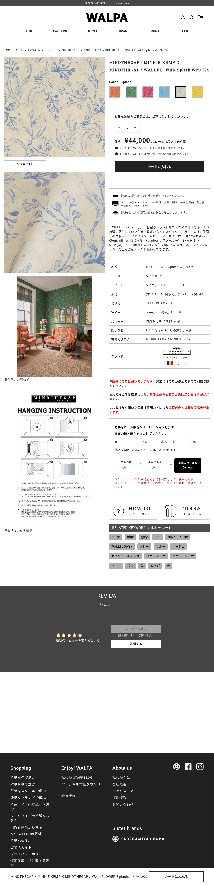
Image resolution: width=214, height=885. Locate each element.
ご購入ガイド (21, 847)
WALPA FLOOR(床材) (26, 834)
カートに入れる (159, 167)
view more (123, 3)
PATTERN (20, 50)
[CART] (201, 17)
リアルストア (123, 791)
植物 (130, 565)
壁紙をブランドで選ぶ (28, 797)
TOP (7, 50)
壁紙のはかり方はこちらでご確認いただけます (145, 450)
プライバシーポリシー (28, 854)
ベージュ (178, 546)
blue (130, 537)
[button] (191, 17)
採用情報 (119, 797)
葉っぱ (155, 565)
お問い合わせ (123, 804)
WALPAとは (121, 777)
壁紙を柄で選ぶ (22, 784)
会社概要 (119, 784)
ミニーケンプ (155, 556)
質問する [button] (136, 644)
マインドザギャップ (125, 556)
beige (115, 537)
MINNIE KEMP (178, 537)
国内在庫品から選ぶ (26, 827)
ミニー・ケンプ (183, 556)
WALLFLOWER (122, 546)
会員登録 (68, 795)
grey (144, 537)
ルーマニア (181, 364)
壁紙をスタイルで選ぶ (28, 791)
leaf (158, 537)
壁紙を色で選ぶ (22, 777)
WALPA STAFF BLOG (77, 777)
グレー (144, 546)
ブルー (160, 546)
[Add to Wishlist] (159, 179)
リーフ (116, 565)
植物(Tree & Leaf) (42, 50)
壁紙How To (19, 840)
